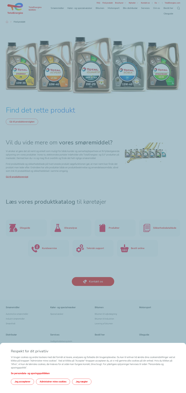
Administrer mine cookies (53, 381)
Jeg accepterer (22, 381)
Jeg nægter (82, 381)
